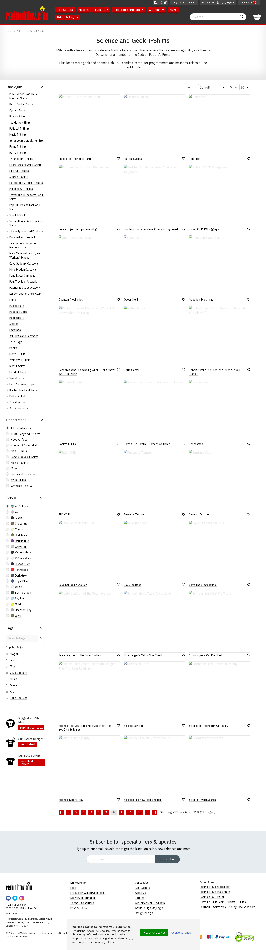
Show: (233, 87)
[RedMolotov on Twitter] (165, 2)
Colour (11, 498)
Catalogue (14, 87)
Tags (10, 628)
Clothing (155, 9)
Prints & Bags (66, 17)
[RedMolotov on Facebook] (155, 2)
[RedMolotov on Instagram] (160, 2)
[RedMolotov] (19, 885)
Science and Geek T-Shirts (30, 31)
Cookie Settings (181, 932)
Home (9, 31)
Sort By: (191, 87)
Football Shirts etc (127, 9)
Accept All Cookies (154, 932)
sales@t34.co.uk (15, 913)
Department (16, 420)
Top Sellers (65, 9)
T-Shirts (100, 9)
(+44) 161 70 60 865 (16, 905)
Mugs (173, 9)
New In (84, 9)
